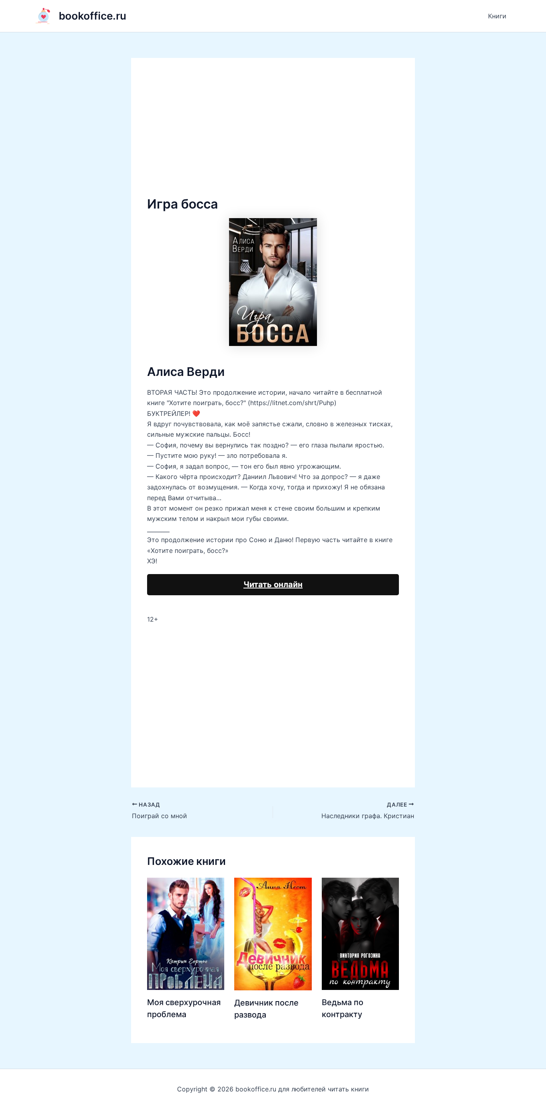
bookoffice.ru (92, 16)
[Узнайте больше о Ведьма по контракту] (360, 933)
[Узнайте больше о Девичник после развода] (272, 933)
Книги (497, 16)
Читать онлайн (273, 584)
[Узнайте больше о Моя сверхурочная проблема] (185, 933)
